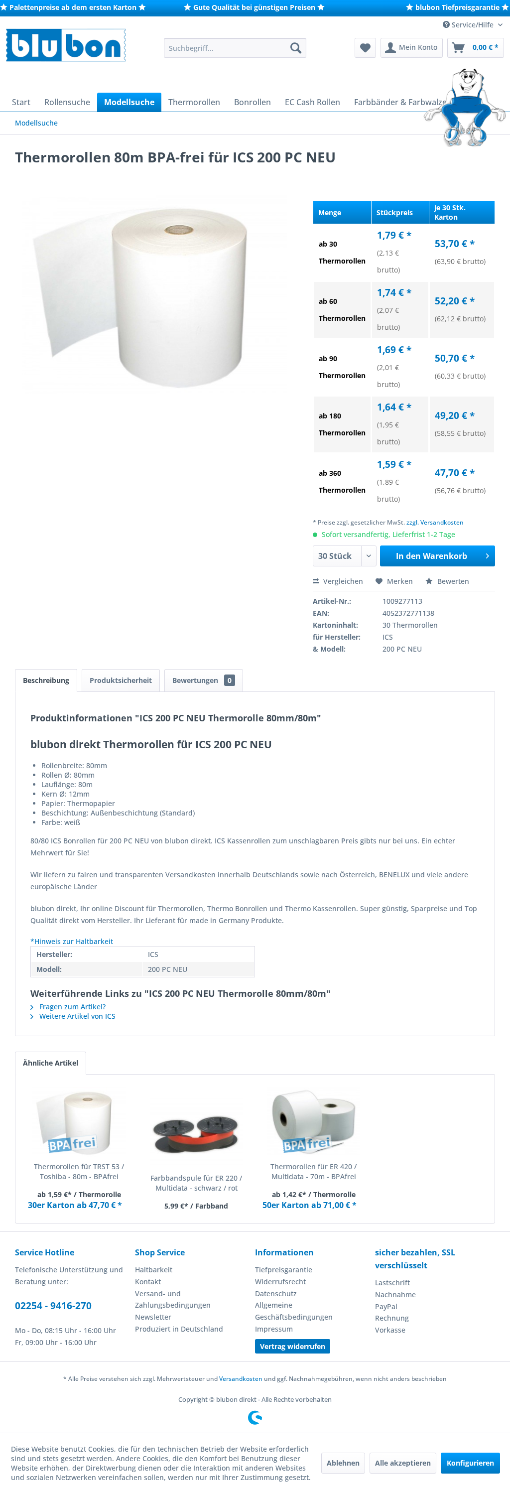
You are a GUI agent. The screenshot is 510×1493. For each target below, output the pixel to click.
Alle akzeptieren (403, 1463)
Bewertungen (202, 680)
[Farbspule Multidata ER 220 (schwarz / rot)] (196, 1133)
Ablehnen (343, 1463)
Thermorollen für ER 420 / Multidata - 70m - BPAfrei (313, 1171)
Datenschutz (276, 1293)
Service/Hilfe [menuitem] (473, 24)
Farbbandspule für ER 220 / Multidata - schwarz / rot (196, 1183)
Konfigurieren (470, 1463)
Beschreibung (46, 680)
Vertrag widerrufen (292, 1346)
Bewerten (452, 581)
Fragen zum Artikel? (71, 1006)
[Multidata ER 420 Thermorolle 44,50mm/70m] (313, 1122)
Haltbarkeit (153, 1269)
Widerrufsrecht (280, 1281)
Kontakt (148, 1281)
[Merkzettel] (365, 48)
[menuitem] (235, 48)
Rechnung (392, 1318)
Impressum (274, 1329)
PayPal (386, 1306)
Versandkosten (240, 1378)
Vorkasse (390, 1330)
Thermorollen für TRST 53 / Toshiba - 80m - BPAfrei (79, 1171)
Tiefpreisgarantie (283, 1269)
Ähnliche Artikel (50, 1063)
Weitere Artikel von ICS (76, 1016)
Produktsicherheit (121, 680)
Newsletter (153, 1317)
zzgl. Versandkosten (435, 522)
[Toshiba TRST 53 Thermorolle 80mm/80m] (79, 1122)
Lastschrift (392, 1282)
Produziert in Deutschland (179, 1329)
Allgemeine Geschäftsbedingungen (294, 1311)
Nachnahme (395, 1294)
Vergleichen (342, 581)
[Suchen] (295, 48)
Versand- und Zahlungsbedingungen (173, 1299)
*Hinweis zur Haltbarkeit (71, 941)
